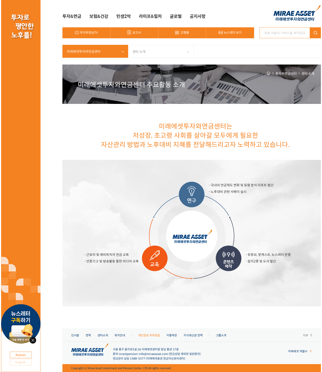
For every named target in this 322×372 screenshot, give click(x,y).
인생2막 (123, 16)
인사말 (75, 335)
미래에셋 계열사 (297, 351)
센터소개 (102, 335)
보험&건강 (98, 16)
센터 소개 (139, 51)
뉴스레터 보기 (233, 32)
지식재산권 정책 (193, 335)
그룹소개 (221, 335)
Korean (21, 354)
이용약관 (171, 335)
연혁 (88, 335)
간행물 (184, 32)
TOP (305, 335)
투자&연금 (71, 16)
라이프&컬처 (150, 16)
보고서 (137, 32)
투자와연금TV (89, 32)
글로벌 (176, 16)
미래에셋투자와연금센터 (84, 51)
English (20, 362)
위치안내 (120, 335)
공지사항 (197, 16)
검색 (315, 32)
